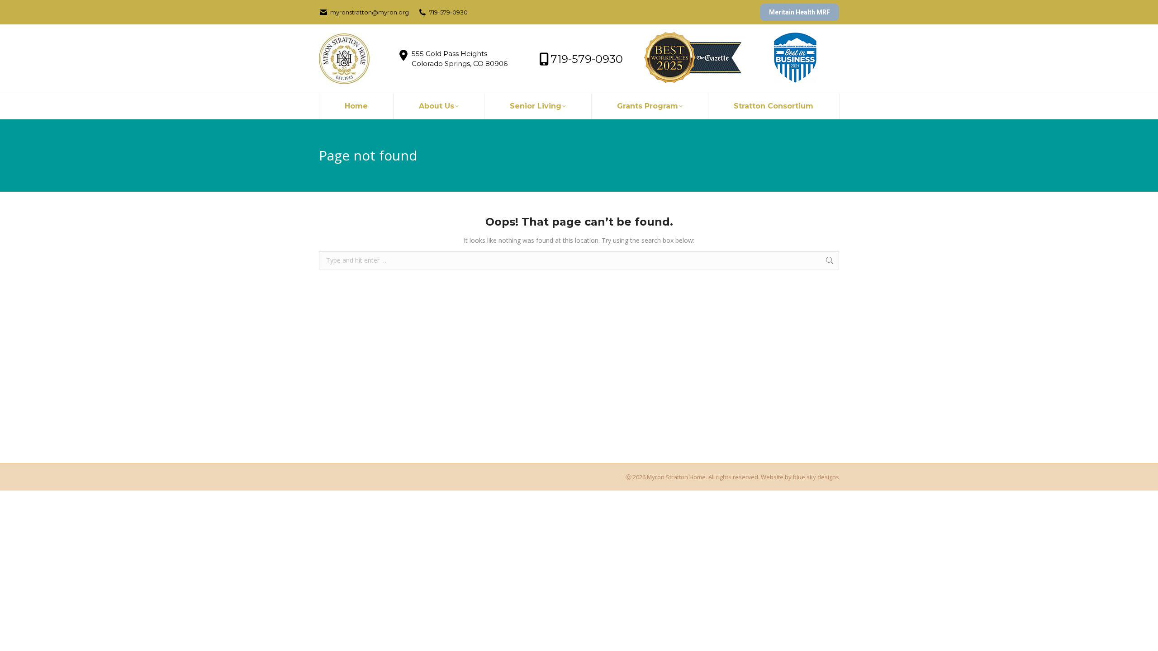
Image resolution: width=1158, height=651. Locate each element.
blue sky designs (816, 477)
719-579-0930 (448, 12)
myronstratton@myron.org (369, 12)
